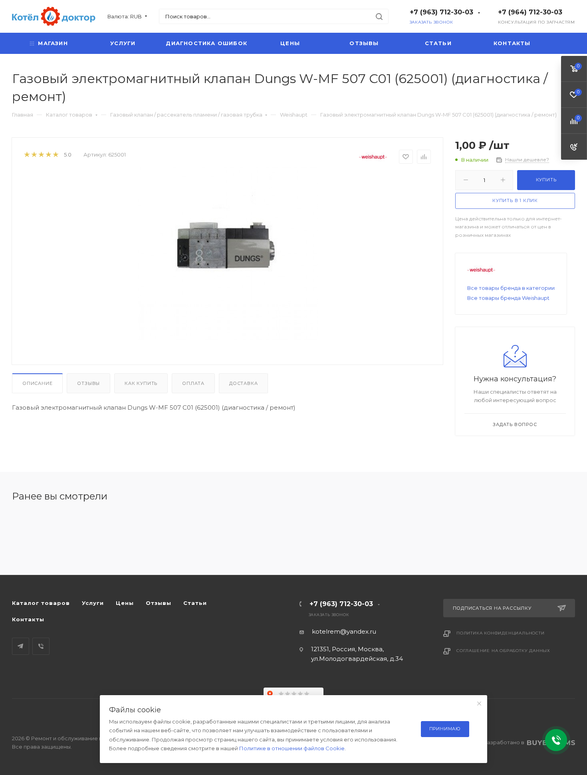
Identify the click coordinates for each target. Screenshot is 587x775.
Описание (37, 383)
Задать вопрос (515, 424)
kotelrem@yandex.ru (344, 631)
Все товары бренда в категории (511, 288)
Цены (290, 43)
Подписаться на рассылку (492, 608)
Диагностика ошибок (206, 43)
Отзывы (364, 43)
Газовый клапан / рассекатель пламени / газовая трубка (186, 114)
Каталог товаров (69, 114)
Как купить (141, 383)
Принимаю (445, 728)
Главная (22, 114)
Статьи (438, 43)
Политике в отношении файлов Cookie (292, 748)
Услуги (122, 43)
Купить (546, 179)
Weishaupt (293, 114)
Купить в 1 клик (515, 200)
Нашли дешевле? (527, 160)
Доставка (243, 383)
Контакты (512, 43)
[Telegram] (20, 646)
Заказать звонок (431, 22)
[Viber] (41, 646)
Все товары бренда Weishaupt (508, 298)
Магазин (52, 43)
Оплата (193, 383)
